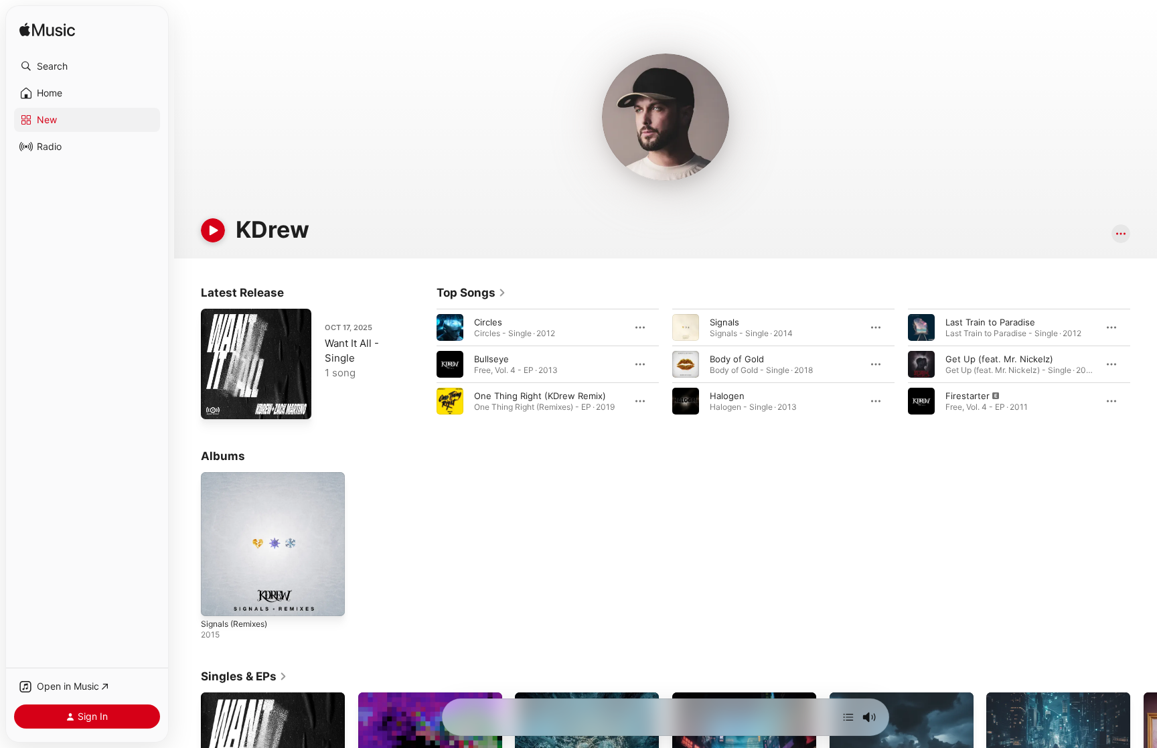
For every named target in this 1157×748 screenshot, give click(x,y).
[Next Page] (1143, 364)
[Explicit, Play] (921, 401)
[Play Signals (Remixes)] (218, 599)
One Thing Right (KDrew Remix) (540, 395)
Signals (724, 322)
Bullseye (491, 359)
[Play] (213, 230)
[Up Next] (848, 717)
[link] (471, 292)
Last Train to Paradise (990, 322)
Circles (488, 322)
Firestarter (967, 395)
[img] (47, 30)
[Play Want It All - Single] (218, 402)
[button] (87, 66)
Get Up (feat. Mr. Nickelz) (999, 359)
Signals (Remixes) (238, 477)
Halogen (727, 395)
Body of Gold (737, 359)
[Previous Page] (423, 364)
